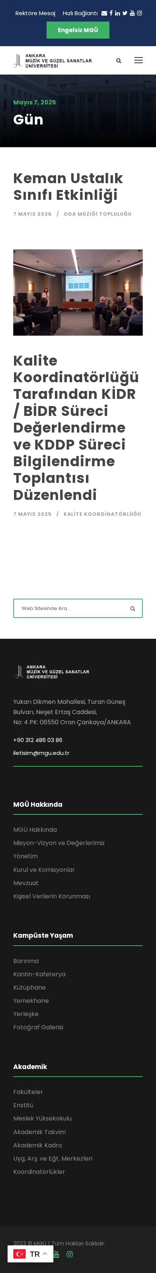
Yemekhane (31, 1000)
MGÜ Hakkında (35, 829)
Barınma (26, 961)
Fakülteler (28, 1092)
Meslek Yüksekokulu (42, 1118)
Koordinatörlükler (39, 1171)
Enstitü (23, 1105)
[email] (104, 13)
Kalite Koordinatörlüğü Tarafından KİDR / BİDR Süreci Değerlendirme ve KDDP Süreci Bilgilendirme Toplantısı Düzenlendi (76, 428)
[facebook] (111, 13)
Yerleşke (26, 1014)
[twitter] (125, 13)
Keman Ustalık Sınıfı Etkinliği (68, 186)
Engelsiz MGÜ (78, 30)
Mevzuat (26, 883)
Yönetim (25, 856)
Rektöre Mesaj (35, 13)
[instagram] (139, 13)
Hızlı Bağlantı (80, 13)
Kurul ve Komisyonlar (44, 869)
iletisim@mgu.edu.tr (41, 753)
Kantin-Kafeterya (39, 974)
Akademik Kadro (37, 1145)
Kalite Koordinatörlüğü (102, 514)
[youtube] (132, 13)
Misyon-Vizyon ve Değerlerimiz (59, 843)
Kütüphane (29, 987)
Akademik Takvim (39, 1132)
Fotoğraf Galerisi (38, 1027)
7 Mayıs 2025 (32, 214)
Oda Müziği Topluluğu (98, 214)
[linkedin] (117, 13)
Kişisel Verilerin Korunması (51, 896)
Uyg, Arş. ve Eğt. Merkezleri (52, 1158)
